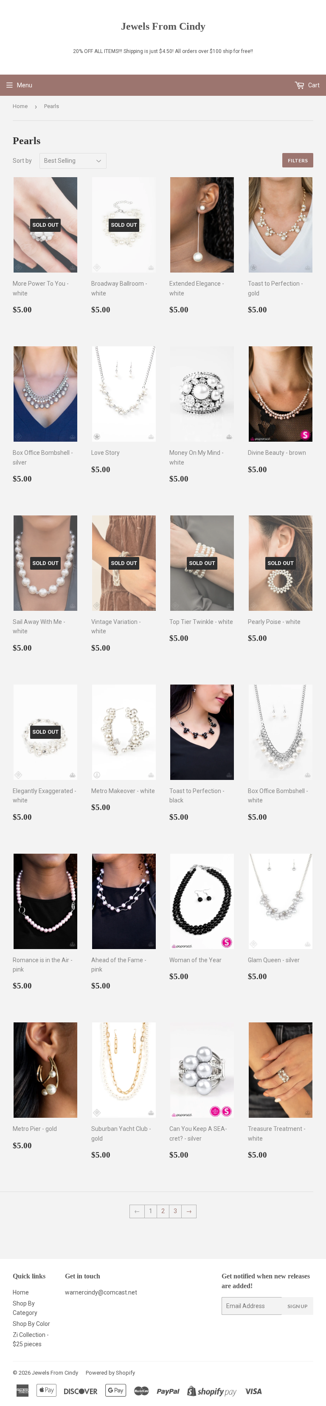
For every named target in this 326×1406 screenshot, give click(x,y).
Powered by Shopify (110, 1373)
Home (20, 106)
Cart (313, 85)
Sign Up (297, 1306)
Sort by (22, 160)
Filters (298, 160)
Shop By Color (31, 1323)
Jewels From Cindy (163, 26)
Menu (24, 85)
